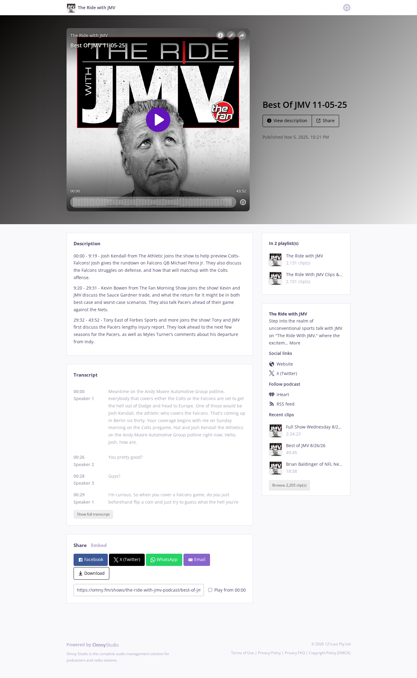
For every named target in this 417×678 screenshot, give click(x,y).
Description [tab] (87, 243)
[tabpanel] (159, 298)
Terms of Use (242, 652)
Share (329, 120)
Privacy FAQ (295, 652)
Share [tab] (80, 545)
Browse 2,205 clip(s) (289, 485)
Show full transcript (93, 514)
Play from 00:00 (230, 590)
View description (290, 120)
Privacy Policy (269, 652)
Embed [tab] (99, 545)
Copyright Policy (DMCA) (329, 652)
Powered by (79, 644)
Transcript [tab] (86, 375)
